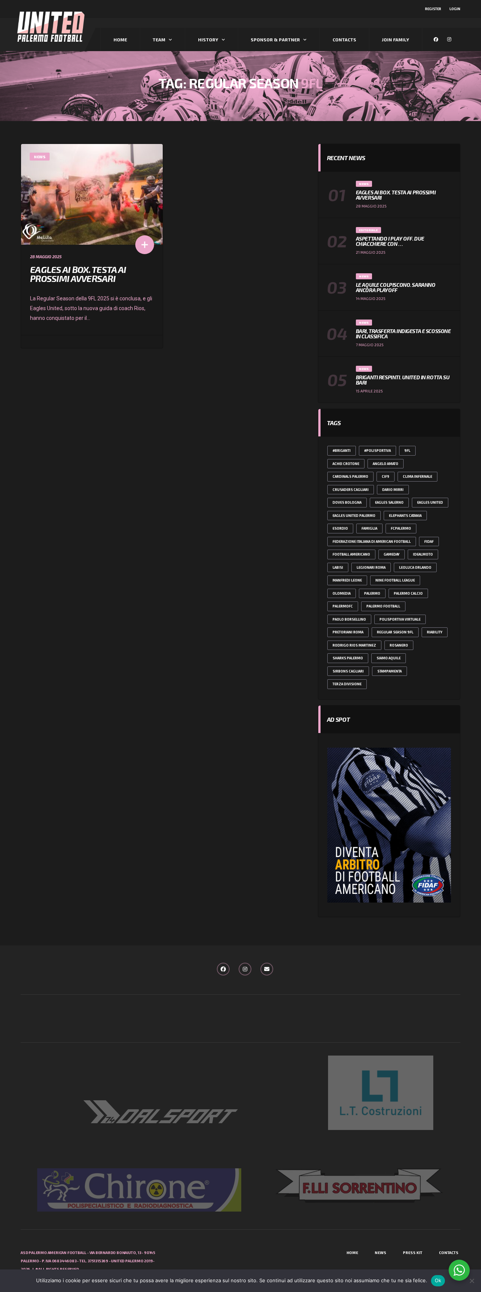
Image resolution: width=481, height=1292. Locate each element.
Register (433, 9)
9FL (407, 450)
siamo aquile (389, 658)
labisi (338, 567)
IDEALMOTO (423, 554)
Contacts (344, 39)
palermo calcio (408, 593)
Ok (438, 1280)
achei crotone (346, 464)
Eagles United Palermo (354, 515)
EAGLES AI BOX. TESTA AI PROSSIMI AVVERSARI (78, 274)
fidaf (429, 541)
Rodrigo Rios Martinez (354, 645)
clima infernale (417, 476)
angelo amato (385, 464)
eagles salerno (389, 502)
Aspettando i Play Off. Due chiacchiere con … (390, 241)
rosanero (399, 645)
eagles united (430, 502)
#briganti (342, 450)
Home (120, 39)
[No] (471, 1280)
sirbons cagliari (348, 671)
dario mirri (393, 490)
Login (454, 9)
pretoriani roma (348, 632)
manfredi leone (347, 580)
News (380, 1252)
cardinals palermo (350, 476)
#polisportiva (377, 450)
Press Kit (412, 1252)
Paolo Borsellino (349, 619)
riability (434, 632)
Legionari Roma (371, 567)
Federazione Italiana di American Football (372, 541)
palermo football (383, 606)
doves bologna (347, 502)
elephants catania (405, 515)
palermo (372, 593)
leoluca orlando (415, 567)
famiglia (369, 528)
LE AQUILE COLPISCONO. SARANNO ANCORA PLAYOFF (396, 287)
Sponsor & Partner (275, 39)
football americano (351, 554)
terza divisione (347, 684)
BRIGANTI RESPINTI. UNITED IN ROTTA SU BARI (402, 380)
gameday (391, 554)
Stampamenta (389, 671)
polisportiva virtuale (400, 619)
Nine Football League (395, 580)
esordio (340, 528)
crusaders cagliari (351, 490)
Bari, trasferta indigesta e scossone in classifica (403, 333)
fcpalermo (401, 528)
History (208, 39)
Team (159, 39)
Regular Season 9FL (395, 632)
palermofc (343, 606)
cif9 (385, 476)
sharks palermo (348, 658)
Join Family (395, 39)
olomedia (342, 593)
